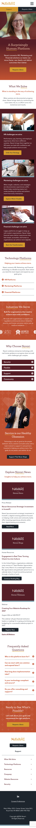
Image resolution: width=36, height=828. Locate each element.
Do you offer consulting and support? (16, 690)
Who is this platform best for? (17, 656)
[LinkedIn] (18, 796)
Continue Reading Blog (11, 579)
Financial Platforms (12, 292)
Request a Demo (27, 9)
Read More (10, 526)
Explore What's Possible (14, 199)
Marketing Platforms (13, 286)
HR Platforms (10, 279)
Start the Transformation (14, 245)
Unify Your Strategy (12, 153)
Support (9, 9)
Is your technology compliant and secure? (17, 681)
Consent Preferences (18, 801)
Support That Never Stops (18, 457)
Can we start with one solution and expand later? (17, 664)
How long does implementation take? (17, 672)
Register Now (10, 630)
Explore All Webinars (8, 634)
